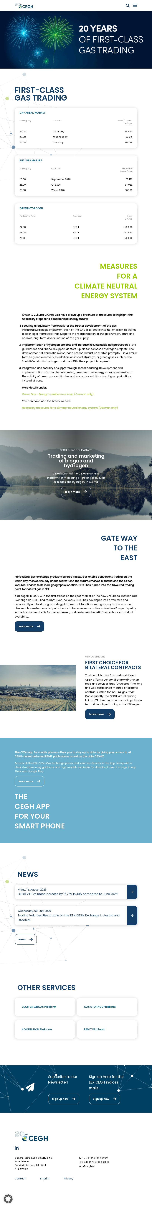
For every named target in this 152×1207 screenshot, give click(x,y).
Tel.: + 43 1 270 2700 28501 (93, 1158)
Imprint (44, 1178)
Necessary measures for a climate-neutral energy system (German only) (70, 408)
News (22, 939)
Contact (20, 1178)
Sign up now (60, 1099)
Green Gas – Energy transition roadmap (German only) (58, 394)
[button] (8, 1199)
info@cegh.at (87, 1166)
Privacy (68, 1178)
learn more (72, 492)
